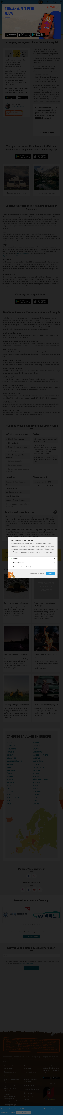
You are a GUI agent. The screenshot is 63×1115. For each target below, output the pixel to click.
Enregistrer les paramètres (37, 573)
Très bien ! (50, 573)
